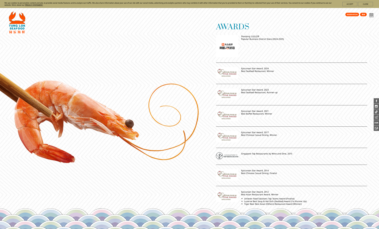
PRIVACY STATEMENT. (34, 5)
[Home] (17, 32)
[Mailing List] (376, 130)
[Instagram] (376, 108)
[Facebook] (376, 102)
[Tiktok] (376, 113)
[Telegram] (376, 119)
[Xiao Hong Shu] (376, 124)
